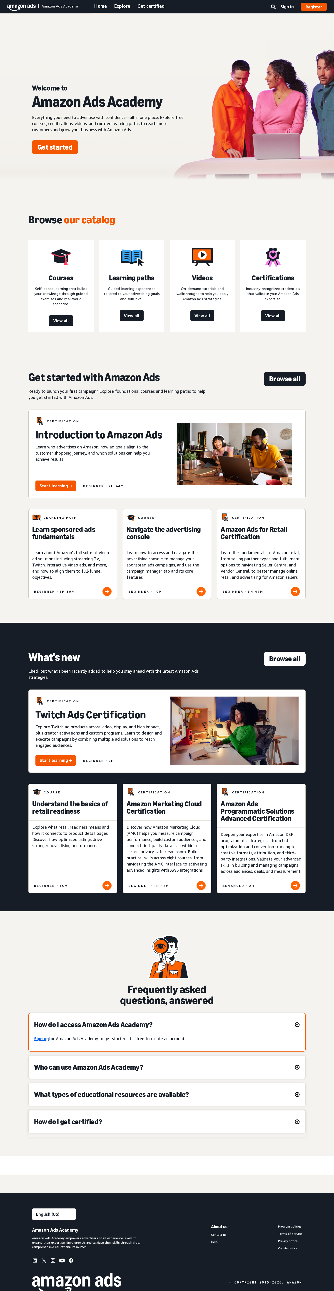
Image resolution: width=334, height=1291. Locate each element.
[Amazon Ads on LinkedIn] (34, 1261)
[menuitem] (36, 1261)
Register (314, 6)
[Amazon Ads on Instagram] (53, 1261)
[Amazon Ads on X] (44, 1261)
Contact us (219, 1234)
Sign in (287, 6)
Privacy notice (288, 1241)
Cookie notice (287, 1248)
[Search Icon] (273, 7)
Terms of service (290, 1234)
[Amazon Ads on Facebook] (71, 1261)
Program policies (290, 1226)
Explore (122, 6)
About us (219, 1226)
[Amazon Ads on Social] (62, 1261)
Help (214, 1242)
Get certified (151, 6)
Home (100, 6)
